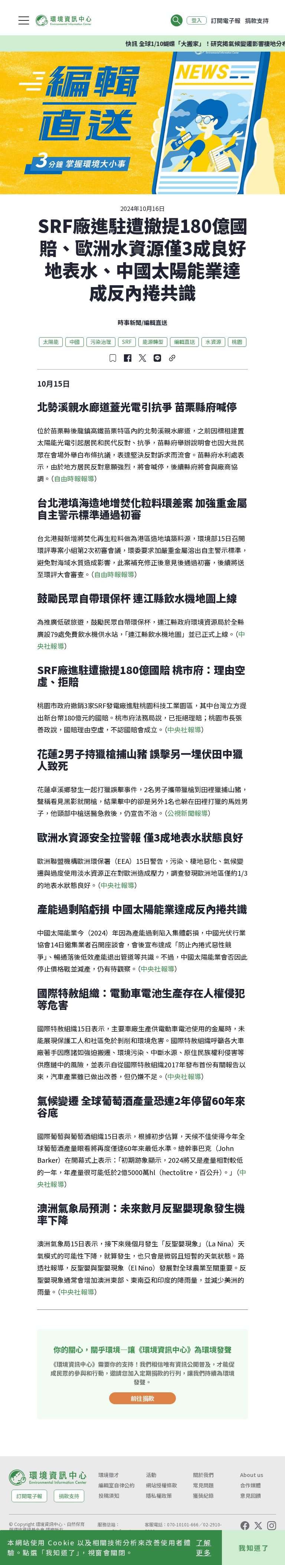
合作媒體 (250, 1485)
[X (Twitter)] (258, 1525)
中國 (74, 341)
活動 (151, 1474)
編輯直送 (155, 322)
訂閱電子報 (225, 20)
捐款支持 (257, 20)
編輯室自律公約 (116, 1485)
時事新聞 (129, 322)
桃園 (237, 341)
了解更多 (203, 1547)
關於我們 (203, 1474)
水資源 (213, 341)
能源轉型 (152, 341)
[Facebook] (244, 1525)
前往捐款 (142, 1398)
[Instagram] (271, 1525)
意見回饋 (250, 1495)
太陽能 (51, 341)
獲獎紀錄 (203, 1495)
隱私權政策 (159, 1495)
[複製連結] (172, 358)
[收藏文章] (113, 358)
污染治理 (101, 341)
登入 (196, 20)
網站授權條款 (161, 1485)
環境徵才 (108, 1474)
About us (251, 1474)
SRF (127, 341)
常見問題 (203, 1485)
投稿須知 (108, 1495)
